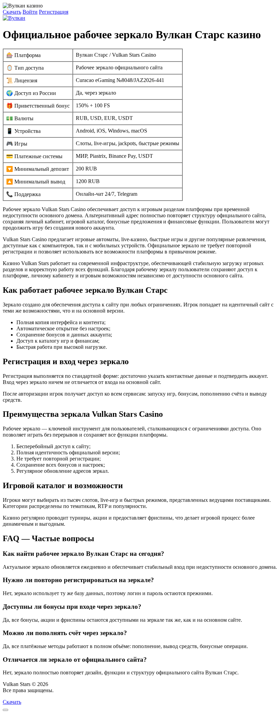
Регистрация (53, 12)
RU (59, 690)
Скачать (12, 12)
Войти (30, 12)
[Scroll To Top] (5, 710)
